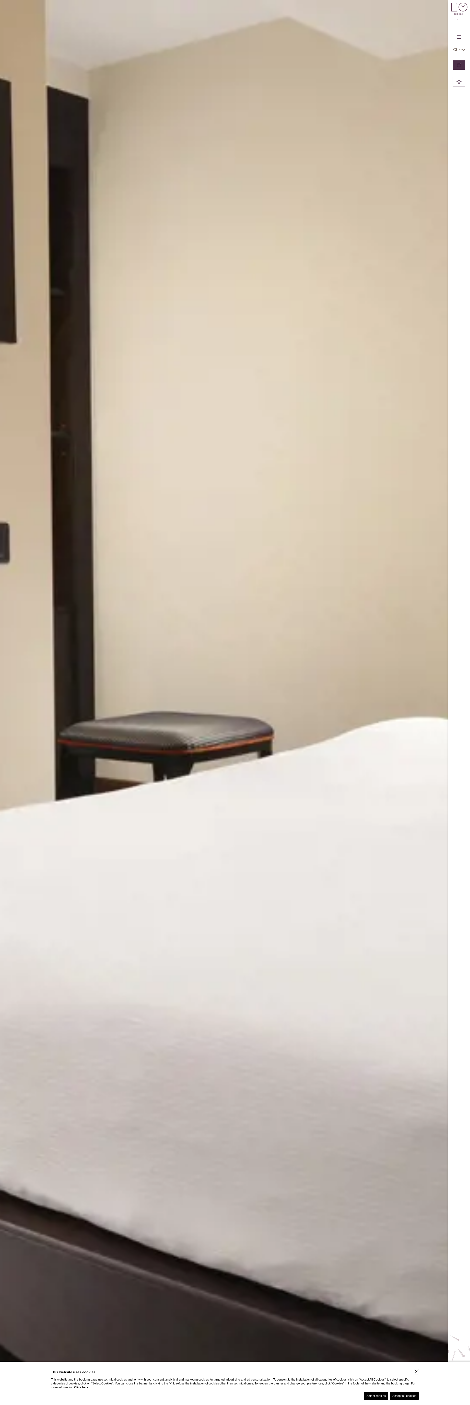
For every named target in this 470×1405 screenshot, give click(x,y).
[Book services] (459, 82)
